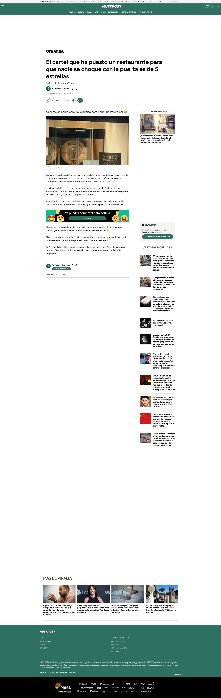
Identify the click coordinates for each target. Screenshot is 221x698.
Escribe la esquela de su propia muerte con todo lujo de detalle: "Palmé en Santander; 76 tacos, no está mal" (161, 609)
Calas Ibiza (125, 2)
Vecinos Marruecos (56, 2)
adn (143, 684)
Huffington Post (87, 687)
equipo (42, 638)
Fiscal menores (70, 2)
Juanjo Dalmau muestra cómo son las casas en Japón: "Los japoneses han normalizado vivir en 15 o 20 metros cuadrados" (164, 283)
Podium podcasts (105, 691)
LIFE (96, 12)
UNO (100, 687)
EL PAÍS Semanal (133, 687)
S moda (125, 691)
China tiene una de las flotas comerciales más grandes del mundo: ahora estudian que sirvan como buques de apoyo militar (163, 420)
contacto (43, 644)
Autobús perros (146, 2)
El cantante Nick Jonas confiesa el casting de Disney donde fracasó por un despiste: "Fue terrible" (163, 402)
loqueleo (135, 691)
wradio (107, 687)
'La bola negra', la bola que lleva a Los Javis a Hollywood (163, 322)
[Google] (72, 89)
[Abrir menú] (2, 6)
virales (89, 12)
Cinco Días (115, 687)
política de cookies (117, 641)
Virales (55, 52)
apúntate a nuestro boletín (157, 237)
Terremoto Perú (82, 2)
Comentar (87, 218)
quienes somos (45, 641)
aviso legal (114, 644)
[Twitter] (75, 89)
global (81, 12)
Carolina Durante (103, 2)
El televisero (113, 12)
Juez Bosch (135, 2)
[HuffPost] (47, 631)
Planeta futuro (141, 687)
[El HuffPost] (112, 6)
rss (41, 651)
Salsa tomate (115, 2)
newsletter (44, 648)
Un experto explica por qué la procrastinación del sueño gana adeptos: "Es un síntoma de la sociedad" (125, 609)
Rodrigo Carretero (62, 88)
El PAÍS (84, 684)
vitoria (66, 275)
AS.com (135, 684)
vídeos (103, 12)
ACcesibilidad (115, 651)
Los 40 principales (95, 684)
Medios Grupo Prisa (63, 691)
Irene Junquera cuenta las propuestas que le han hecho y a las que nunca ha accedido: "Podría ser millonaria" (93, 609)
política (72, 12)
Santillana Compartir (118, 684)
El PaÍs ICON (115, 691)
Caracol (151, 684)
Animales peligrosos (173, 2)
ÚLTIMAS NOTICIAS (145, 12)
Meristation (146, 691)
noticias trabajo (129, 12)
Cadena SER (128, 684)
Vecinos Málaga (159, 2)
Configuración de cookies (120, 638)
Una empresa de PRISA (63, 686)
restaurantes (53, 275)
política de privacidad (118, 648)
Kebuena (149, 687)
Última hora (206, 6)
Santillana (106, 684)
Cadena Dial (124, 687)
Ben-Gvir (92, 2)
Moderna (94, 691)
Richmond (82, 691)
